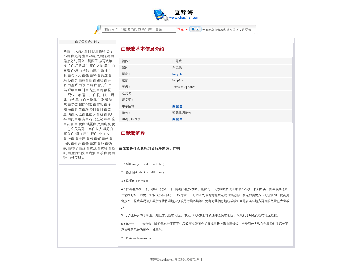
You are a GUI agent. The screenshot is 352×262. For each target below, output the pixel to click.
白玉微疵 (90, 100)
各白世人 (95, 129)
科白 (107, 119)
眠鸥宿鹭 (85, 104)
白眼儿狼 (100, 95)
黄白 (82, 124)
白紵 (74, 66)
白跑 (100, 90)
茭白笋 (73, 80)
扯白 (101, 134)
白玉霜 (80, 138)
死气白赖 (74, 95)
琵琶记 (98, 119)
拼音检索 (220, 30)
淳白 (86, 134)
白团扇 (98, 80)
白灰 (93, 143)
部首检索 (208, 30)
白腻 (93, 71)
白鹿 (107, 153)
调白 (78, 134)
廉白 (107, 66)
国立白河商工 (88, 61)
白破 (97, 138)
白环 (100, 143)
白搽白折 (85, 80)
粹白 (94, 134)
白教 (89, 138)
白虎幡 (102, 148)
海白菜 (73, 109)
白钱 (85, 75)
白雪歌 (98, 104)
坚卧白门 (96, 109)
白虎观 (91, 148)
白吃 (100, 100)
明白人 (73, 114)
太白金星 (85, 114)
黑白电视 (104, 124)
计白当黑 (89, 90)
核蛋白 (91, 124)
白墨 (85, 143)
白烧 (74, 71)
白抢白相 (74, 119)
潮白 (71, 138)
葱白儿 (87, 95)
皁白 (78, 100)
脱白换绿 (99, 51)
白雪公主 (101, 85)
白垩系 (73, 85)
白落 (82, 148)
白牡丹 (76, 143)
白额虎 (102, 75)
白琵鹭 (73, 104)
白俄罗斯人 (76, 158)
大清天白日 (82, 51)
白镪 (93, 75)
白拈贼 (84, 71)
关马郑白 (81, 129)
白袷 (71, 100)
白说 (82, 85)
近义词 (231, 30)
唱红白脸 (74, 90)
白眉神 (102, 71)
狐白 (74, 124)
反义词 (240, 30)
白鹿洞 (90, 153)
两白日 (68, 51)
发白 (71, 134)
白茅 (105, 138)
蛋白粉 (84, 109)
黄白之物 (96, 66)
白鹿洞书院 (76, 153)
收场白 (84, 66)
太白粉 (98, 114)
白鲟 (89, 85)
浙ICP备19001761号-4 (188, 259)
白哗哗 (73, 148)
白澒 (100, 153)
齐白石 (87, 119)
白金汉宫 (74, 75)
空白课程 (89, 56)
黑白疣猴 (103, 56)
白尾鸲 (76, 56)
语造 (248, 30)
